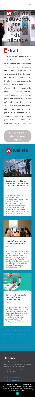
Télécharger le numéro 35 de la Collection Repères (17, 136)
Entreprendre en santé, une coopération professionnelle (16, 297)
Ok (17, 393)
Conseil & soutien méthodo (13, 381)
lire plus (8, 215)
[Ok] (33, 390)
